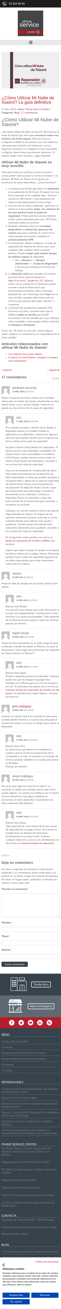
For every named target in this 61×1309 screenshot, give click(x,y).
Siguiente (53, 370)
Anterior (7, 370)
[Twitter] (21, 1024)
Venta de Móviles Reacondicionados (24, 1058)
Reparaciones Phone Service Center (24, 1053)
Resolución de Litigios (15, 1234)
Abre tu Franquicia (41, 1006)
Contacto (7, 1070)
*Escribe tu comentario (15, 889)
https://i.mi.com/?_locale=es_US (25, 280)
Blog (16, 112)
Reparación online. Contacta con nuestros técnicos (27, 1123)
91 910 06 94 (17, 3)
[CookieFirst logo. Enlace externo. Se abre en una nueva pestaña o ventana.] (4, 1265)
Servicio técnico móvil (15, 1041)
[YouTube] (30, 1024)
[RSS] (49, 1024)
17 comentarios (29, 112)
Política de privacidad (47, 1261)
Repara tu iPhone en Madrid (18, 1180)
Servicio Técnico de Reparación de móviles (28, 1195)
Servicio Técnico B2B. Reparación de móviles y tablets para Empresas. (30, 1114)
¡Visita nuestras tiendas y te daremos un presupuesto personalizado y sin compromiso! (29, 1132)
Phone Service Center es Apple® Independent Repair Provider (29, 1105)
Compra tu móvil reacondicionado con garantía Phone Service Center (30, 1091)
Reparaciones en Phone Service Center (25, 1162)
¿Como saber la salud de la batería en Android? (30, 1251)
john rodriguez (22, 706)
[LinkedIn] (40, 1024)
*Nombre (6, 922)
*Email (5, 936)
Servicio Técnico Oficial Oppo (19, 1097)
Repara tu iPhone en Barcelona (20, 1187)
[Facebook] (12, 1024)
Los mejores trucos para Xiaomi (25, 354)
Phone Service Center (37, 109)
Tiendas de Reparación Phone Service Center (29, 1227)
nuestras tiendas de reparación (37, 843)
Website (6, 949)
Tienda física (41, 984)
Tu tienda (7, 1047)
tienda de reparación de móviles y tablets (28, 540)
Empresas (8, 1064)
